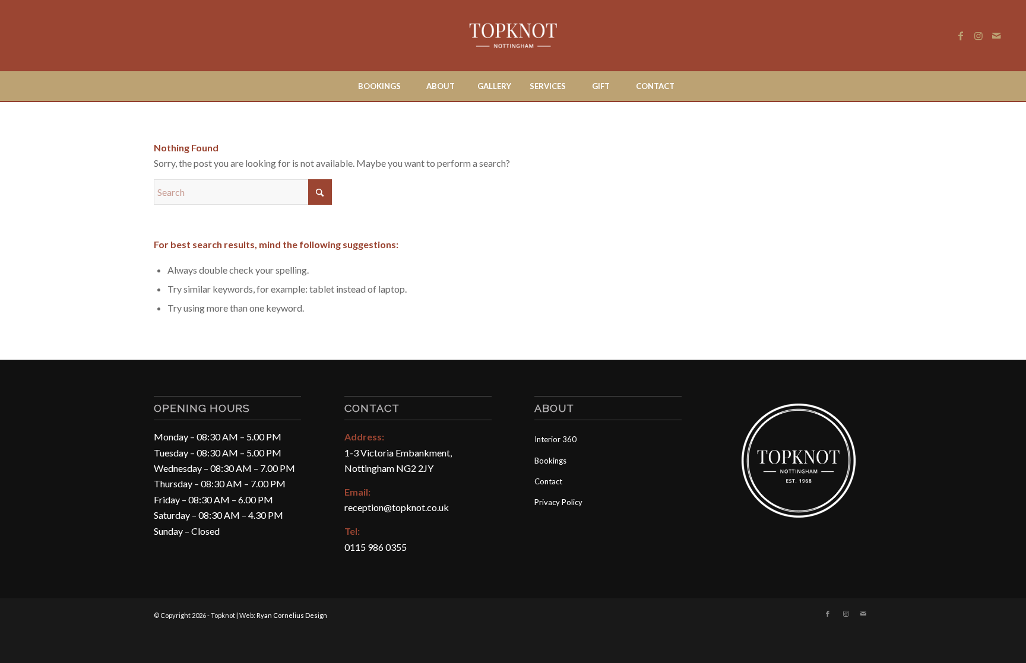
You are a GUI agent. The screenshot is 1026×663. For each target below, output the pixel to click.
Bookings (550, 460)
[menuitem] (379, 86)
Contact (548, 481)
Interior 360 (555, 439)
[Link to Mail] (996, 36)
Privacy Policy (558, 502)
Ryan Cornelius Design (291, 615)
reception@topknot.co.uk (396, 507)
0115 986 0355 (375, 547)
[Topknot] (513, 35)
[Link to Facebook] (961, 36)
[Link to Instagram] (978, 36)
